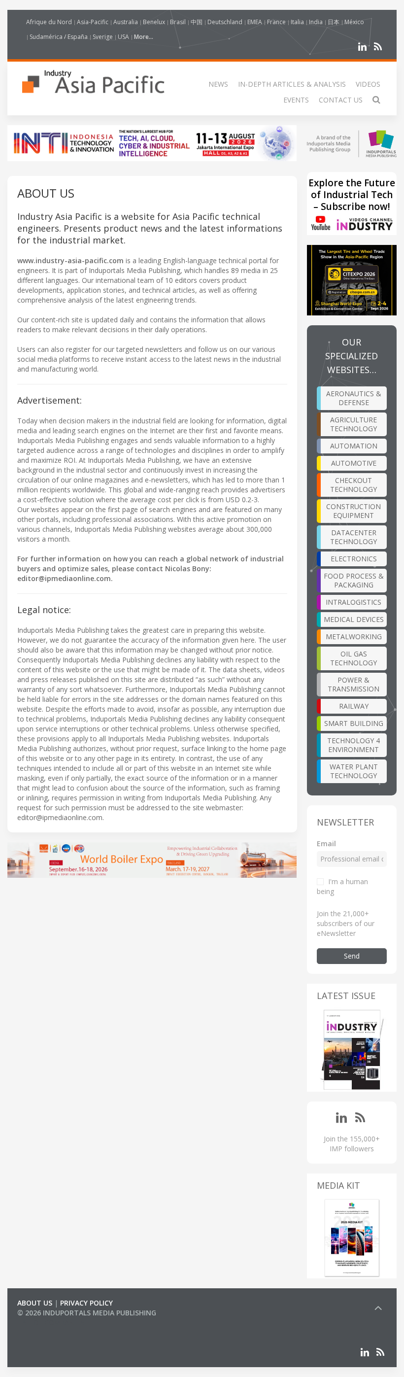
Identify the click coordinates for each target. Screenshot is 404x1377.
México (354, 22)
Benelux (154, 22)
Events (296, 99)
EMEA (254, 22)
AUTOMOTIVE (353, 463)
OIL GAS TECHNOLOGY (353, 658)
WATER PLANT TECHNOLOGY (354, 771)
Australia (125, 22)
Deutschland (224, 22)
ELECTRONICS (354, 558)
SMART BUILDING (353, 723)
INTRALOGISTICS (353, 602)
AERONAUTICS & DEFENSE (353, 398)
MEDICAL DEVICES (354, 619)
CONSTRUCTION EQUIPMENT (353, 511)
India (316, 22)
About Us (34, 1303)
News (218, 84)
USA (123, 37)
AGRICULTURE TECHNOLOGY (353, 424)
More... (143, 37)
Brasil (178, 22)
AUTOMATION (353, 445)
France (276, 22)
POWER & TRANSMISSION (353, 684)
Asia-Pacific (92, 22)
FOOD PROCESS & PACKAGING (354, 580)
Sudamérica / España (59, 37)
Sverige (103, 37)
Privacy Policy (86, 1303)
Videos (368, 84)
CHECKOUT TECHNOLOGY (353, 485)
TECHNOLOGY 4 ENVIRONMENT (353, 745)
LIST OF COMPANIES (50, 1322)
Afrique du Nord (49, 22)
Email (326, 843)
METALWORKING (354, 636)
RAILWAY (354, 706)
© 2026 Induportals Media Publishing (86, 1312)
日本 (333, 22)
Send (352, 956)
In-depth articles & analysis (292, 84)
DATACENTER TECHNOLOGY (353, 537)
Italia (297, 22)
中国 (196, 22)
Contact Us (341, 99)
